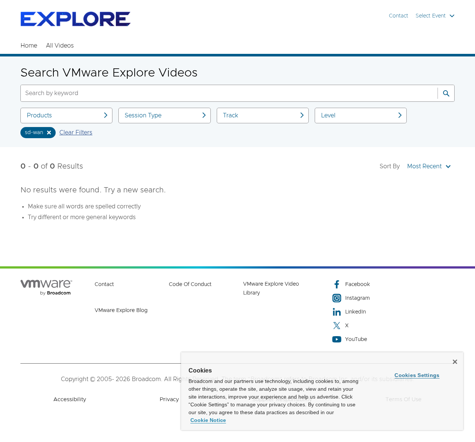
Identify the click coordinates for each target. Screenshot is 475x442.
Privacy (169, 399)
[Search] (446, 93)
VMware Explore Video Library (271, 289)
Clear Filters (75, 133)
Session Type (143, 115)
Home (28, 46)
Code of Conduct (190, 284)
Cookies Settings (416, 375)
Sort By (390, 166)
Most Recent (424, 166)
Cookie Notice (208, 420)
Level (328, 115)
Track (230, 115)
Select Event (431, 16)
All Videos (60, 46)
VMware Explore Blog (121, 310)
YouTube (356, 339)
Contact (398, 16)
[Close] (455, 362)
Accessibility (69, 399)
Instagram (357, 298)
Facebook (357, 284)
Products (39, 115)
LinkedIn (355, 312)
